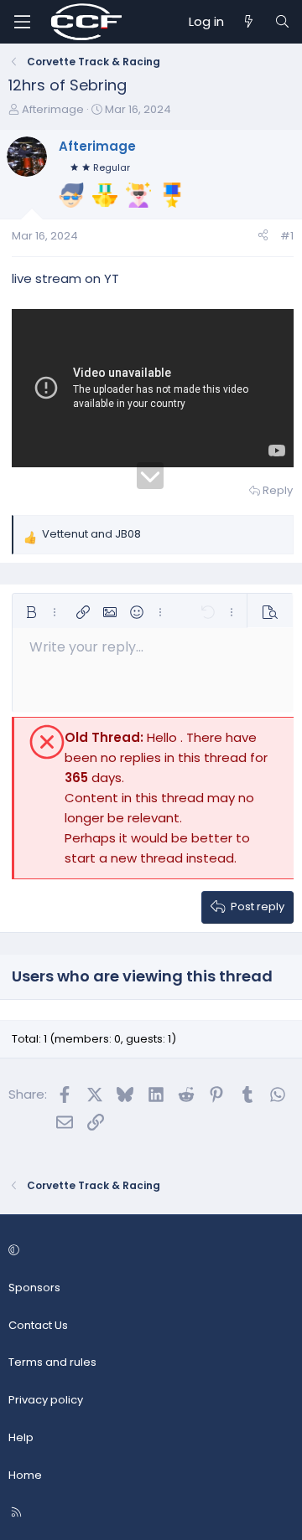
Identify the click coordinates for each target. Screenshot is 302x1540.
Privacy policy (45, 1400)
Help (21, 1437)
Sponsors (34, 1287)
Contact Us (38, 1325)
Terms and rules (52, 1362)
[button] (31, 612)
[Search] (282, 22)
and (91, 534)
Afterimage (53, 109)
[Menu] (21, 22)
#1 (287, 236)
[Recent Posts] (248, 22)
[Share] (263, 236)
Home (25, 1475)
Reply (278, 490)
